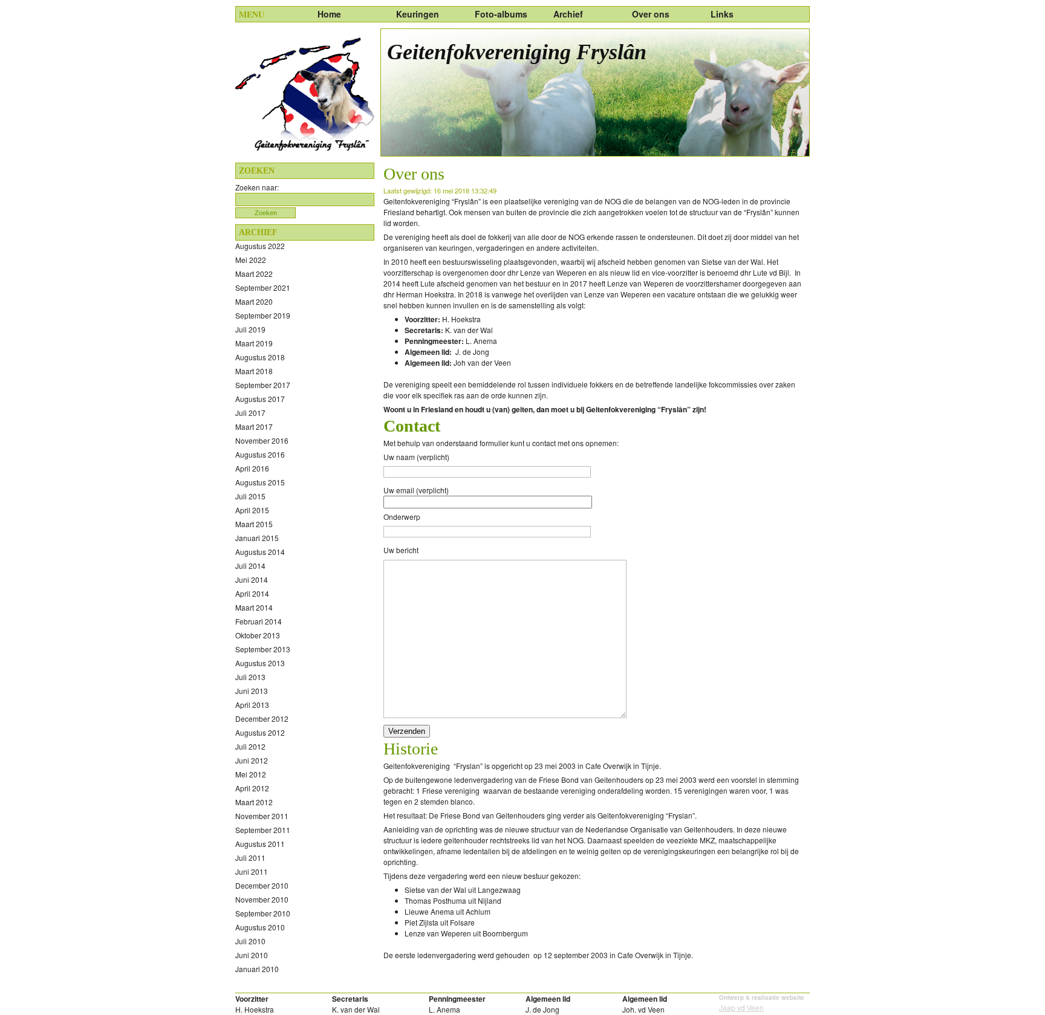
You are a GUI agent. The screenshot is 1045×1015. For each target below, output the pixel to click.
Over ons (650, 14)
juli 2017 (250, 412)
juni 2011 (251, 871)
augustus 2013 (260, 663)
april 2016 (252, 468)
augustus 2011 (260, 843)
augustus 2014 (260, 551)
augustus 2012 (260, 732)
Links (722, 14)
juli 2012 (250, 746)
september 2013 (262, 649)
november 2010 (261, 899)
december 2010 (261, 885)
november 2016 (261, 440)
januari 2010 (257, 969)
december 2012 (261, 718)
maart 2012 (254, 802)
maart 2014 (254, 607)
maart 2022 (254, 273)
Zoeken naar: (257, 187)
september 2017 (262, 385)
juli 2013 (250, 677)
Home (329, 14)
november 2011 (261, 816)
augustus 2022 (260, 246)
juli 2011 (250, 857)
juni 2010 (251, 955)
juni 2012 (251, 760)
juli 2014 (250, 565)
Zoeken (266, 212)
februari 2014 (258, 621)
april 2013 (252, 704)
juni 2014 (251, 579)
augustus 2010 (260, 927)
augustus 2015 (260, 482)
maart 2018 (254, 371)
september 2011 (262, 830)
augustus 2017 (260, 399)
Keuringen (417, 14)
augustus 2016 (260, 454)
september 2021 (262, 287)
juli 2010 (250, 941)
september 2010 (262, 913)
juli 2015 (250, 496)
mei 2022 (250, 260)
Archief (568, 14)
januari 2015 (257, 538)
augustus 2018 (260, 357)
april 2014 (252, 593)
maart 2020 (254, 301)
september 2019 (262, 315)
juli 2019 (250, 329)
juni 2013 (251, 691)
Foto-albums (501, 14)
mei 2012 (250, 774)
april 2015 (252, 510)
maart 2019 (254, 343)
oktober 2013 (257, 635)
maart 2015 (254, 524)
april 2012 (252, 788)
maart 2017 (254, 426)
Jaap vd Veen (741, 1007)
